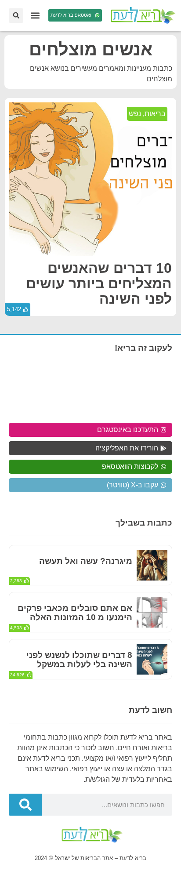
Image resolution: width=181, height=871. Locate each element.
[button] (35, 15)
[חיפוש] (25, 805)
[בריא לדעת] (141, 15)
